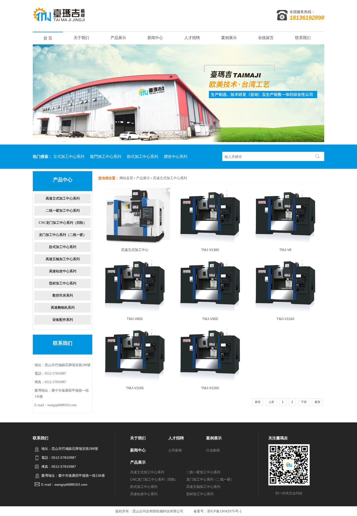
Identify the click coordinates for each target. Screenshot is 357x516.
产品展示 (118, 38)
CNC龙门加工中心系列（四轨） (63, 223)
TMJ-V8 (285, 250)
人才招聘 (192, 38)
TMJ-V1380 (210, 250)
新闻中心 (155, 38)
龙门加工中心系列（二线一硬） (62, 235)
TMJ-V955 (210, 319)
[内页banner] (178, 93)
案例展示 (229, 38)
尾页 (317, 402)
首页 (258, 402)
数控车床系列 (62, 295)
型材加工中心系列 (62, 283)
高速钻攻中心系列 (62, 271)
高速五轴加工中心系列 (63, 259)
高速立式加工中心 (134, 250)
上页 (271, 402)
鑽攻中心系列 (175, 156)
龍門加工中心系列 (105, 156)
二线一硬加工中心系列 (63, 210)
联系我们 (303, 38)
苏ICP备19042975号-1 (224, 511)
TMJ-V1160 (285, 319)
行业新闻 (213, 450)
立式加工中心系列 (68, 156)
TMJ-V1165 (135, 388)
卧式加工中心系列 (142, 156)
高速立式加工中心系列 (170, 178)
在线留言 (266, 38)
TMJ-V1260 (210, 388)
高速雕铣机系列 (63, 307)
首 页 (47, 38)
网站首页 (126, 178)
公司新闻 (175, 450)
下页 (304, 402)
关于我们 (81, 38)
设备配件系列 (62, 320)
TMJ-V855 (135, 319)
